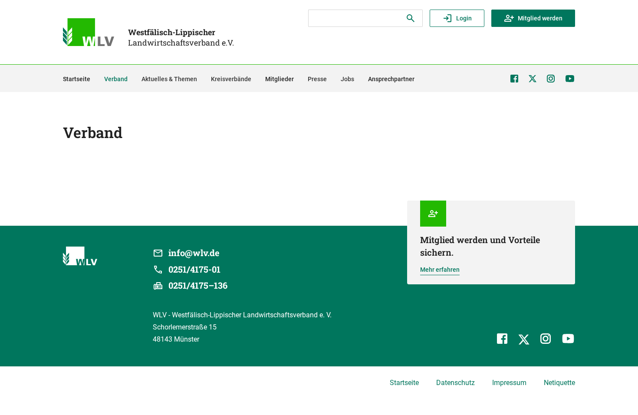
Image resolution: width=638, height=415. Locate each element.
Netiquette (559, 383)
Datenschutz (455, 383)
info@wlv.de (194, 252)
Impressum (509, 383)
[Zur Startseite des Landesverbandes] (88, 32)
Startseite (404, 383)
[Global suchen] (410, 18)
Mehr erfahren (440, 269)
